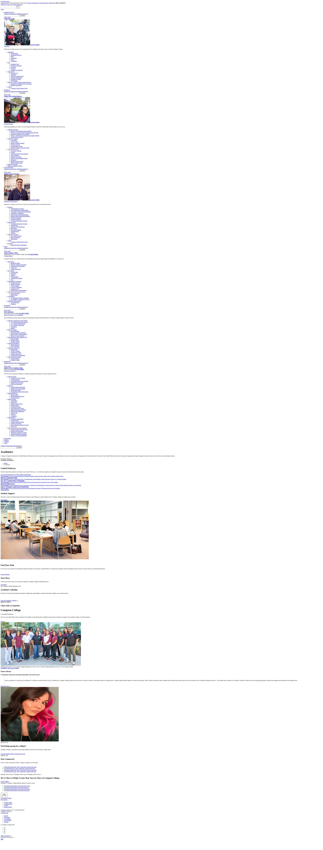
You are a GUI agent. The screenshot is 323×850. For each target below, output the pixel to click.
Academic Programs (12, 129)
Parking (13, 275)
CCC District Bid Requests (18, 323)
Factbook (13, 304)
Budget (13, 328)
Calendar (6, 441)
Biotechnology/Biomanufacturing (20, 214)
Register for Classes (16, 157)
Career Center (14, 141)
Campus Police (15, 420)
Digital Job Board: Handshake (19, 245)
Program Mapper (8, 124)
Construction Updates (16, 278)
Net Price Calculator (16, 65)
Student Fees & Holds (16, 70)
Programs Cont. (11, 222)
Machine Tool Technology (18, 227)
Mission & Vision (15, 263)
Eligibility (13, 74)
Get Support (4, 500)
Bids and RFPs (15, 339)
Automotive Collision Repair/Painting (21, 211)
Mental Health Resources (17, 396)
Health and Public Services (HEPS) (20, 134)
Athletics (6, 440)
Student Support (11, 399)
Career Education (8, 167)
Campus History (8, 256)
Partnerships (14, 239)
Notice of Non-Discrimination (19, 435)
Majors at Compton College (14, 166)
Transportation (14, 277)
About (5, 246)
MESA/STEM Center (16, 163)
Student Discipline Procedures (19, 434)
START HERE (5, 781)
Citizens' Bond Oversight (14, 357)
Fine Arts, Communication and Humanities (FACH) (24, 132)
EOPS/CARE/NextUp (17, 404)
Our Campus (10, 270)
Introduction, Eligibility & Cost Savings (21, 84)
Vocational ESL (15, 231)
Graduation (14, 61)
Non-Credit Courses (16, 236)
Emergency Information (17, 419)
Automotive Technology (17, 213)
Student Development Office (18, 410)
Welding (13, 233)
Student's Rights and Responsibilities (17, 428)
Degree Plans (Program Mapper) (19, 154)
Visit (12, 280)
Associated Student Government (19, 381)
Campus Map (14, 272)
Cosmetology (14, 225)
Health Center (14, 395)
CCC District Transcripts (17, 325)
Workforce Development (10, 201)
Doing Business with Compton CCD (17, 337)
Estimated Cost (15, 64)
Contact (9, 87)
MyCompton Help (16, 390)
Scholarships (14, 81)
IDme (12, 56)
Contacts (13, 68)
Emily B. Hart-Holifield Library (19, 158)
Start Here (6, 46)
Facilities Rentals (15, 342)
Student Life (7, 361)
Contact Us (14, 267)
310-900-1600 (4, 813)
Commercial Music (16, 219)
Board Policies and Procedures (19, 334)
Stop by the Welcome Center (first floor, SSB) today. (41, 3)
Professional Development (18, 266)
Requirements (14, 53)
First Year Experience (9, 371)
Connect (3, 621)
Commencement (15, 379)
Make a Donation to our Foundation (13, 315)
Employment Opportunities (18, 355)
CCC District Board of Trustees (19, 322)
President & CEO (15, 283)
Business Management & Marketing (20, 216)
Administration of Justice (17, 208)
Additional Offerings (12, 234)
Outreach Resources (16, 354)
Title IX (6, 816)
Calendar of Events (16, 352)
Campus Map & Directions (18, 387)
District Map (14, 349)
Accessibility (7, 819)
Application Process (16, 55)
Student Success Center (17, 161)
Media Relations (15, 345)
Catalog (13, 152)
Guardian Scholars (16, 407)
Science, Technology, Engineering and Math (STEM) (25, 135)
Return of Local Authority (18, 336)
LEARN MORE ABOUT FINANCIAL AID (13, 754)
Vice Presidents (15, 286)
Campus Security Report (17, 422)
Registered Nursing (16, 230)
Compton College (5, 810)
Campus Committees (16, 287)
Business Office (15, 340)
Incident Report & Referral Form (19, 391)
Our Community (9, 312)
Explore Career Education (11, 174)
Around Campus (11, 376)
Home (5, 463)
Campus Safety (11, 417)
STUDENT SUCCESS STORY (10, 668)
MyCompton (7, 438)
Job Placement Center (16, 146)
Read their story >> (6, 686)
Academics (7, 90)
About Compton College (11, 253)
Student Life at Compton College (13, 368)
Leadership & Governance (14, 281)
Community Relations (13, 343)
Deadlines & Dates (16, 79)
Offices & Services (16, 269)
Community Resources (13, 348)
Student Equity (15, 405)
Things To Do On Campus (18, 378)
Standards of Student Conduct (19, 432)
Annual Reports (15, 302)
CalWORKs (14, 401)
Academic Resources (13, 149)
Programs (9, 207)
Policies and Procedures (17, 431)
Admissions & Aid (9, 12)
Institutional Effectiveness (14, 301)
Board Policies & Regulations (18, 290)
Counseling (14, 140)
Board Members (15, 331)
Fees (8, 62)
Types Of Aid (14, 73)
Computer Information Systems (19, 221)
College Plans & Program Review (16, 292)
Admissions (10, 52)
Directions (13, 273)
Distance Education (12, 164)
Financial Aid (11, 71)
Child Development (16, 218)
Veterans (13, 414)
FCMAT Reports (15, 351)
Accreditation (11, 296)
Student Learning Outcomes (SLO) (20, 148)
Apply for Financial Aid (17, 76)
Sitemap (6, 822)
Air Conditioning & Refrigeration (20, 210)
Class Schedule (15, 155)
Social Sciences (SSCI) (17, 137)
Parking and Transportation (18, 388)
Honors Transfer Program (17, 143)
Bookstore (13, 160)
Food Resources (15, 398)
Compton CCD (15, 289)
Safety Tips (14, 426)
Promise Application (16, 85)
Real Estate (14, 228)
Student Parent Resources (17, 411)
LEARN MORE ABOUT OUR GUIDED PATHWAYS (16, 474)
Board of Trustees (15, 284)
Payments (13, 67)
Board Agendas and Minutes (18, 332)
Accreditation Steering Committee (20, 298)
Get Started (4, 584)
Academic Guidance (12, 138)
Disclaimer (7, 817)
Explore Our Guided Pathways (13, 96)
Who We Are (10, 261)
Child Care (14, 402)
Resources (10, 243)
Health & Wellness (12, 393)
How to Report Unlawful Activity (20, 425)
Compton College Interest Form (19, 88)
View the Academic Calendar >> (9, 600)
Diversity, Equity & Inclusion (18, 264)
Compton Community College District (17, 320)
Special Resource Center (17, 408)
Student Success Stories (17, 382)
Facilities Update (15, 360)
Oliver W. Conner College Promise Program (19, 82)
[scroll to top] (2, 840)
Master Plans (14, 295)
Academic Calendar (16, 151)
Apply (5, 443)
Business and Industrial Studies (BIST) (21, 131)
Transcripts (14, 58)
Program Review (15, 293)
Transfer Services (15, 144)
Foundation (14, 326)
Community (7, 305)
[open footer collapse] (4, 795)
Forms (12, 59)
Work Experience (15, 237)
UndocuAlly (14, 413)
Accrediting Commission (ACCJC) (20, 299)
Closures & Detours (16, 423)
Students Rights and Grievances (19, 429)
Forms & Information (16, 77)
